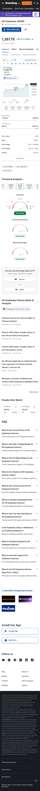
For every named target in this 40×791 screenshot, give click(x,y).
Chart (13, 49)
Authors (24, 685)
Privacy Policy (6, 769)
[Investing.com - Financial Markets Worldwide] (13, 3)
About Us (25, 672)
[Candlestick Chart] (4, 60)
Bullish (22, 289)
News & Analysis (26, 49)
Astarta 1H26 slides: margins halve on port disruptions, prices (18, 348)
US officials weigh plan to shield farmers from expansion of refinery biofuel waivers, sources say (19, 364)
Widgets (5, 685)
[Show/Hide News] (15, 60)
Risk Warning (6, 777)
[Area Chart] (7, 60)
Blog (3, 672)
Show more (33, 392)
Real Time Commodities (24, 9)
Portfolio (5, 681)
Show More (20, 158)
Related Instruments (29, 55)
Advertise (25, 676)
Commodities (7, 9)
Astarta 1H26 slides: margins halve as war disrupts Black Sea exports (18, 334)
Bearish (22, 279)
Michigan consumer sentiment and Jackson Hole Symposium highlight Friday (20, 380)
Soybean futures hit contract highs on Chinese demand (18, 319)
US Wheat (7, 406)
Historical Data (15, 55)
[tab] (11, 186)
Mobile (4, 676)
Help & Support (27, 681)
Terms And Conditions (9, 762)
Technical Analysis (12, 179)
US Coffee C (26, 406)
